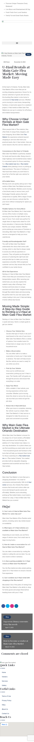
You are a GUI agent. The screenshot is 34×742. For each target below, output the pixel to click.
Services (5, 681)
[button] (17, 43)
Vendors (4, 677)
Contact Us (5, 713)
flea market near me (12, 164)
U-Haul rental (14, 100)
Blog (28, 54)
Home (4, 672)
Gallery (4, 685)
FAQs (3, 705)
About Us (5, 709)
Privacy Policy (6, 700)
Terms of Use (6, 696)
